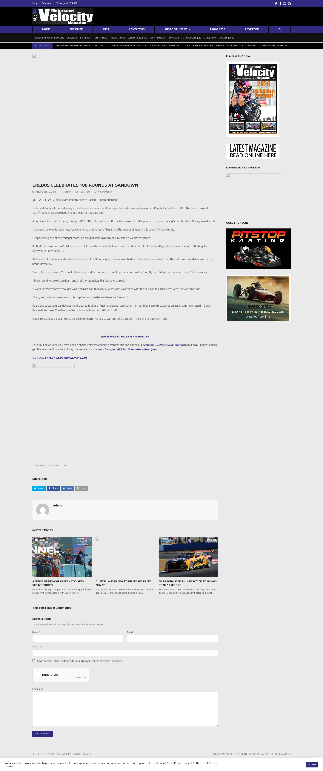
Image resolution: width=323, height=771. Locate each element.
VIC (65, 465)
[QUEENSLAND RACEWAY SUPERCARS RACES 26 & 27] (125, 556)
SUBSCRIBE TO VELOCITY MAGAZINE (125, 336)
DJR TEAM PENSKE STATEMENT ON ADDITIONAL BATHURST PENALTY (250, 754)
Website (37, 646)
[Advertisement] (125, 445)
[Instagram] (284, 3)
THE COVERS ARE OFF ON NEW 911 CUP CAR (64, 45)
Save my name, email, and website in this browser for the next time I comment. (80, 661)
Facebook (147, 344)
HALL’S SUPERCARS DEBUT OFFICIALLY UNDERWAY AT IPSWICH (206, 45)
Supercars (84, 192)
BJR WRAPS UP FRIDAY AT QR (263, 45)
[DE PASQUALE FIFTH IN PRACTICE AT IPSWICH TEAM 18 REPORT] (188, 556)
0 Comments (105, 192)
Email (130, 632)
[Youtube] (289, 3)
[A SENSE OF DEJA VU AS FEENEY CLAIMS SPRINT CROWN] (62, 556)
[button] (39, 488)
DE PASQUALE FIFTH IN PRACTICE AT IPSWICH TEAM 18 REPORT (130, 45)
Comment (37, 689)
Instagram (177, 344)
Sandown (39, 465)
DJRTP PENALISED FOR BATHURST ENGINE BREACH (63, 754)
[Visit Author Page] (42, 510)
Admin (67, 192)
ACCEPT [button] (312, 764)
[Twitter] (276, 3)
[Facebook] (280, 3)
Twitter (159, 344)
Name (36, 632)
